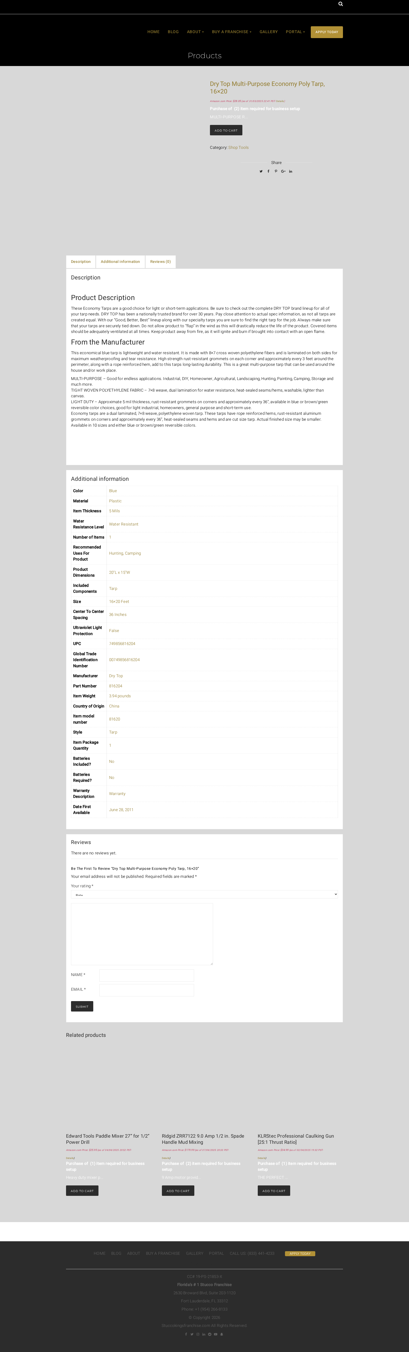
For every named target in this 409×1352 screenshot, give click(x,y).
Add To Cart (226, 130)
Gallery (269, 32)
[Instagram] (198, 1334)
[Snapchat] (221, 1334)
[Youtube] (215, 1334)
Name (78, 975)
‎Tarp (113, 589)
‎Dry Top (116, 676)
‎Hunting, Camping (125, 553)
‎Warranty (117, 794)
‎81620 (114, 719)
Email (78, 989)
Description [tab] (81, 262)
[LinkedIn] (290, 171)
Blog (173, 32)
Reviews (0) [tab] (160, 262)
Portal (294, 32)
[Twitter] (261, 171)
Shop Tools (238, 147)
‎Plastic (115, 501)
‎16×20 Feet (119, 602)
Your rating (82, 886)
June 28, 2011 (121, 810)
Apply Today (327, 32)
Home (153, 32)
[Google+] (283, 171)
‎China (114, 706)
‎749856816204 (122, 644)
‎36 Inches (118, 615)
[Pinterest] (276, 171)
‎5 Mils (114, 511)
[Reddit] (210, 1334)
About (194, 32)
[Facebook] (268, 171)
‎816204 (115, 686)
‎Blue (113, 491)
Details (280, 101)
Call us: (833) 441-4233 (252, 1253)
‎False (114, 631)
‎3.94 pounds (120, 696)
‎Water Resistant (123, 524)
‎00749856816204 (124, 660)
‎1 (110, 537)
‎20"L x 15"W (119, 572)
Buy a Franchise (230, 32)
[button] (340, 4)
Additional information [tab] (120, 262)
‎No (111, 761)
